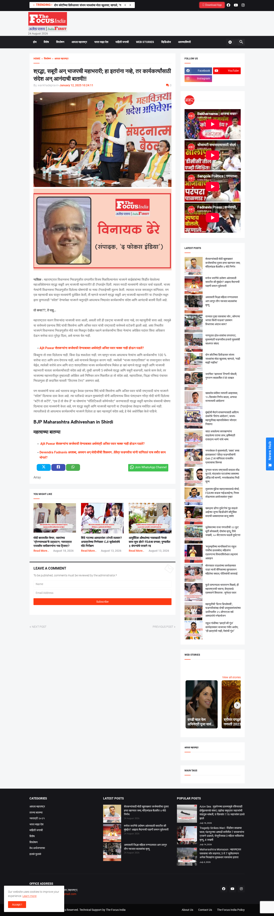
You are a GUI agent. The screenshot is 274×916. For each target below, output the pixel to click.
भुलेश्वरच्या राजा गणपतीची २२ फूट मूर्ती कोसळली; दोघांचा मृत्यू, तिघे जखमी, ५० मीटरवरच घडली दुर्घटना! (223, 531)
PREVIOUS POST (163, 626)
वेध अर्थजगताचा (37, 848)
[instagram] (243, 5)
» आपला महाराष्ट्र (59, 58)
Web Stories (145, 42)
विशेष (46, 42)
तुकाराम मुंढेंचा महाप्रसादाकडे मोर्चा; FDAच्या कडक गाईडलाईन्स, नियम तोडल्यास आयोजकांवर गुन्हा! (222, 492)
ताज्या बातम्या (36, 812)
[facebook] (228, 5)
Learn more (29, 896)
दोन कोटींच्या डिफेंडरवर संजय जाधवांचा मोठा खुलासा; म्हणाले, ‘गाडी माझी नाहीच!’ (96, 5)
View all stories (231, 677)
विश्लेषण (60, 42)
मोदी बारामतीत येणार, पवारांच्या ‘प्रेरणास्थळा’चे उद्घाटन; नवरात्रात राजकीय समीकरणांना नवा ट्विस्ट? (52, 542)
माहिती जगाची (122, 42)
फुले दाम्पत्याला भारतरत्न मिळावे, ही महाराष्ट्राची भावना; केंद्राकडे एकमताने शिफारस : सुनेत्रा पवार (222, 588)
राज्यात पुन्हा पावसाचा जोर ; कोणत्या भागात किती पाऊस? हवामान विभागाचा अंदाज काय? (222, 320)
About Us (187, 909)
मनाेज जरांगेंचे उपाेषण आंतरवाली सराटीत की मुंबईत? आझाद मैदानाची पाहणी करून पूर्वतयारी (222, 281)
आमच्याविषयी (184, 42)
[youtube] (236, 5)
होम (35, 42)
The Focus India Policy (231, 909)
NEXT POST (39, 626)
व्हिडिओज (166, 42)
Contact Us (205, 909)
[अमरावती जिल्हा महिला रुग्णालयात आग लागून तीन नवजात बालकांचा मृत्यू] (112, 852)
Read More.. (41, 550)
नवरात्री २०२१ (37, 818)
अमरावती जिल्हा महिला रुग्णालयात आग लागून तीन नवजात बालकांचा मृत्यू (221, 301)
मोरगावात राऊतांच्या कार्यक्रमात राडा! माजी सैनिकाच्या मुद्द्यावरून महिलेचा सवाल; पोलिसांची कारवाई (221, 569)
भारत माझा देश (101, 42)
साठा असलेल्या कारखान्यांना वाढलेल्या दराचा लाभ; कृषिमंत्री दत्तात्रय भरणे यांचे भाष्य (220, 435)
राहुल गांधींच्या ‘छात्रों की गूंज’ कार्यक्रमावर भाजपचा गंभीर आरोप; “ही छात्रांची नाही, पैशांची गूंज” (221, 627)
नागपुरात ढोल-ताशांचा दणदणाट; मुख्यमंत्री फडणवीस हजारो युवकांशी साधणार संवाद (222, 339)
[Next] (130, 5)
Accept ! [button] (17, 904)
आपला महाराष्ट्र (79, 42)
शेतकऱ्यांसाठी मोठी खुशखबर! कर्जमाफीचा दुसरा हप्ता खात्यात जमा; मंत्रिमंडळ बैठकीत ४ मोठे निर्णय (222, 262)
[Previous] (125, 5)
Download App (213, 4)
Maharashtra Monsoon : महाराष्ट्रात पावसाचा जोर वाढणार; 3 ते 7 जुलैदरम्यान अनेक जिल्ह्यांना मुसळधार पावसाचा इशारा (220, 853)
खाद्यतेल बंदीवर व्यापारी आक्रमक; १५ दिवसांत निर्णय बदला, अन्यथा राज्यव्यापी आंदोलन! (221, 396)
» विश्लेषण (45, 58)
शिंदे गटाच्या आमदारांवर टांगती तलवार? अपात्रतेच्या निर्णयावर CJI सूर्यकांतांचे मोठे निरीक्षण (101, 542)
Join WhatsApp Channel (151, 467)
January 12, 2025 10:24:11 (76, 85)
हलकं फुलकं (35, 854)
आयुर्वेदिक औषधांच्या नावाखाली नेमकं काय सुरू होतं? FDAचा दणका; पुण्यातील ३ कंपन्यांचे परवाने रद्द (149, 542)
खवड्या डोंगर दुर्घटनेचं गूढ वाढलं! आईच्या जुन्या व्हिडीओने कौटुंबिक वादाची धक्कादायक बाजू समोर (221, 512)
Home (36, 58)
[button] (231, 42)
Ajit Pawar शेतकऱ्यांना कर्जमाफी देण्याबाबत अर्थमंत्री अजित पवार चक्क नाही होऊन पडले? (92, 348)
